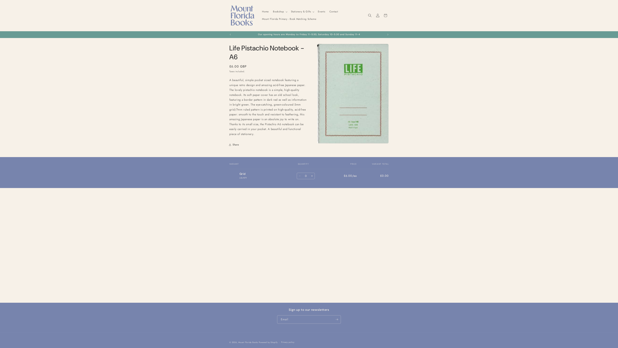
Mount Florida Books (248, 342)
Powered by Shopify (268, 342)
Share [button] (236, 144)
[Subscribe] (337, 319)
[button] (280, 11)
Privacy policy (287, 342)
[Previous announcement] (230, 34)
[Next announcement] (387, 34)
